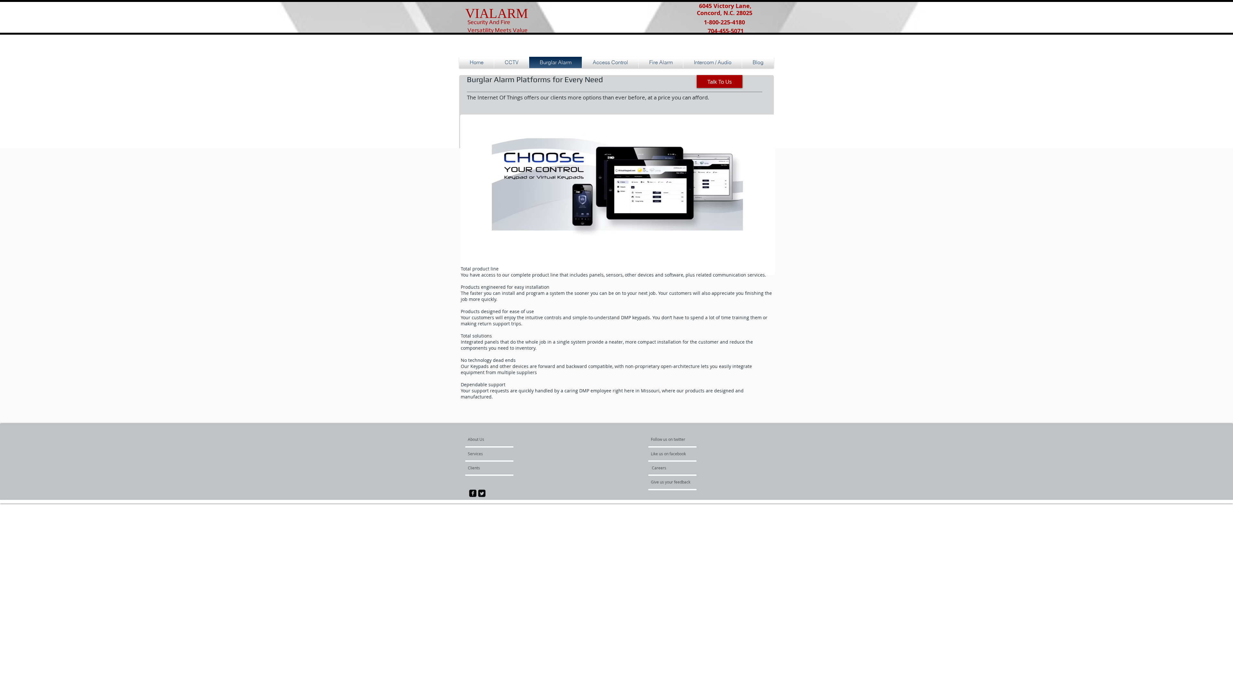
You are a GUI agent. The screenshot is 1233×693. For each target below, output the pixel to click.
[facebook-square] (473, 493)
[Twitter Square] (481, 493)
